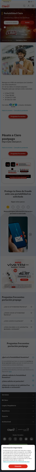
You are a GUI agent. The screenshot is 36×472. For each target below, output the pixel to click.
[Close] (32, 227)
